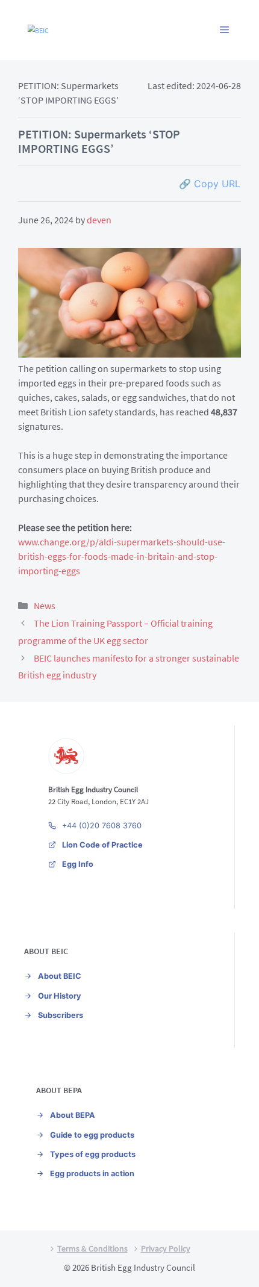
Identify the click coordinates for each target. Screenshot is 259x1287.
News (44, 606)
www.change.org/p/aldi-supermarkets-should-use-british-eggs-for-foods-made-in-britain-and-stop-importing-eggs (121, 556)
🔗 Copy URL (209, 184)
